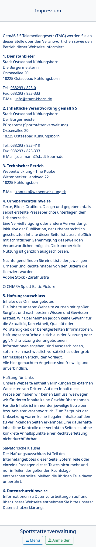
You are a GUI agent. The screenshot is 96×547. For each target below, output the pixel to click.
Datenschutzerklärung (23, 507)
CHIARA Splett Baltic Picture (31, 286)
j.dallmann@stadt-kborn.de (39, 156)
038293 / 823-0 (23, 87)
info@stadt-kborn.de (33, 98)
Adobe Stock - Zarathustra (26, 277)
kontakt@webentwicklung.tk (40, 191)
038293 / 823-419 (25, 145)
